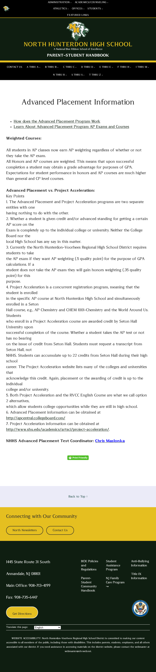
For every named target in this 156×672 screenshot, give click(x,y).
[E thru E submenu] (112, 67)
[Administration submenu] (71, 2)
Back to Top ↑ (78, 496)
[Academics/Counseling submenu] (107, 2)
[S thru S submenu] (84, 75)
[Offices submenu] (84, 9)
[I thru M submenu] (148, 67)
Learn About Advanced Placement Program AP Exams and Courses (71, 127)
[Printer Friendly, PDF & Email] (78, 459)
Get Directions (22, 613)
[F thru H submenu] (130, 67)
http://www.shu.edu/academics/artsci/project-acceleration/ (57, 429)
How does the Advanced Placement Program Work (57, 121)
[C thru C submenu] (76, 67)
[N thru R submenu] (66, 75)
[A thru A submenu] (40, 67)
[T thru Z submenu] (102, 75)
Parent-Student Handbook (78, 55)
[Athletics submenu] (68, 9)
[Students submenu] (102, 9)
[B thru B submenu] (58, 67)
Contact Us (60, 530)
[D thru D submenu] (94, 67)
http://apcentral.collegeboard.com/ (35, 418)
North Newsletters (25, 530)
